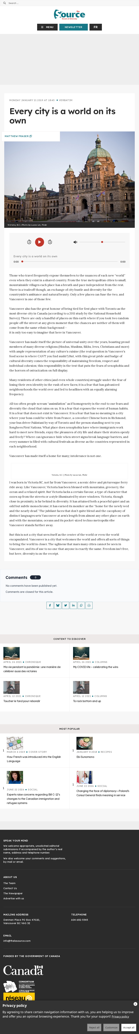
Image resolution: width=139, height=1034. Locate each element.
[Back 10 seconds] (29, 242)
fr (96, 27)
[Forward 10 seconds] (50, 242)
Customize (111, 1027)
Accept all (128, 1027)
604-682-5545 (79, 919)
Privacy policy (120, 1016)
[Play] (39, 242)
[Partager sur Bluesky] (57, 605)
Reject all (94, 1027)
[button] (47, 27)
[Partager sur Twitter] (65, 605)
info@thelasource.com (17, 940)
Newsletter (73, 27)
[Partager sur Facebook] (50, 605)
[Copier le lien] (81, 605)
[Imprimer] (89, 605)
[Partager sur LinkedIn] (73, 605)
